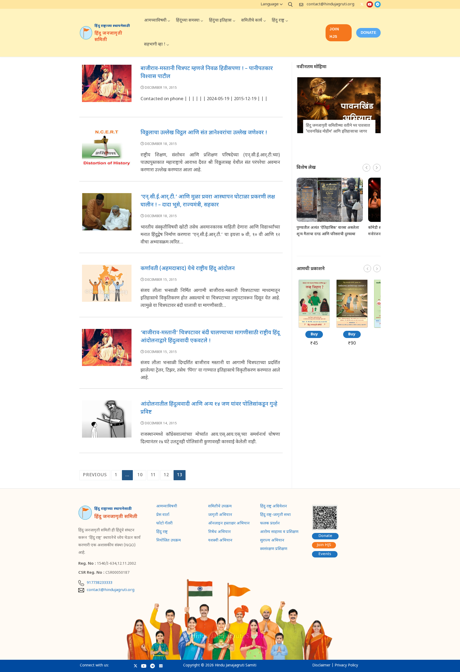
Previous (95, 475)
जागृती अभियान (220, 515)
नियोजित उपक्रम (168, 541)
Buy (314, 334)
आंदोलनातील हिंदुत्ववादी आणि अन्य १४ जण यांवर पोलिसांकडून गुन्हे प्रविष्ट (209, 408)
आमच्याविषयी (166, 507)
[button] (377, 168)
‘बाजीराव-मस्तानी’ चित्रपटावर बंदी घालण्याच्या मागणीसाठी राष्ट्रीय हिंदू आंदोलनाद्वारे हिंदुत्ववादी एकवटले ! (210, 336)
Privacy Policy (346, 665)
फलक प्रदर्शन (270, 524)
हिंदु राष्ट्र (162, 532)
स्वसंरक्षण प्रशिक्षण (273, 549)
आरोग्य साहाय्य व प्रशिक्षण (279, 532)
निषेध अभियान (219, 532)
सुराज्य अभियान (272, 541)
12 (166, 475)
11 (153, 475)
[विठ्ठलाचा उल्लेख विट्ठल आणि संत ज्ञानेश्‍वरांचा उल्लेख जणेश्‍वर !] (107, 153)
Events (324, 554)
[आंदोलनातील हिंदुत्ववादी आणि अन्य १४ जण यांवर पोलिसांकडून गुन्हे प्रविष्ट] (107, 425)
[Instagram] (161, 665)
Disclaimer (321, 665)
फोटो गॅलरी (164, 524)
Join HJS (334, 33)
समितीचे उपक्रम (220, 507)
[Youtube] (370, 4)
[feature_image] (339, 105)
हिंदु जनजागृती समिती (108, 37)
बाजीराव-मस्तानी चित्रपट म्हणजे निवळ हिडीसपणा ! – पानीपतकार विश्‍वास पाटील (207, 72)
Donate (325, 536)
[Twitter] (362, 4)
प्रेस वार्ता (162, 515)
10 (140, 475)
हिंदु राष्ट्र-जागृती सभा (275, 515)
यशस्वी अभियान (220, 541)
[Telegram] (378, 4)
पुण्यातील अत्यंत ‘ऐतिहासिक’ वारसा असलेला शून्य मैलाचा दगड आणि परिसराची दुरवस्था (328, 231)
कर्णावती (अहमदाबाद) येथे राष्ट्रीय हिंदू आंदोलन (188, 268)
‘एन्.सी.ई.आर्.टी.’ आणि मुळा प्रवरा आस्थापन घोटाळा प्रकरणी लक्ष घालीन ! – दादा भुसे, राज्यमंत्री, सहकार (208, 201)
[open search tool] (290, 4)
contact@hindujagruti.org (330, 4)
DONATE (368, 32)
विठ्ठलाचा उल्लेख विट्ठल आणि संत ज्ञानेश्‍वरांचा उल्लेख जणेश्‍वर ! (204, 132)
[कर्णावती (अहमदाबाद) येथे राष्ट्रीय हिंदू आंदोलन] (107, 289)
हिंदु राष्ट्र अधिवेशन (273, 507)
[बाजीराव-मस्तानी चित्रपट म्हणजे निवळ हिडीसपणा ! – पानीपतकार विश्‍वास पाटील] (107, 89)
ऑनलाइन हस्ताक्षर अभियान (229, 524)
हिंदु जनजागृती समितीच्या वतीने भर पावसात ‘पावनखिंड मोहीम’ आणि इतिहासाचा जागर (337, 128)
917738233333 (99, 583)
